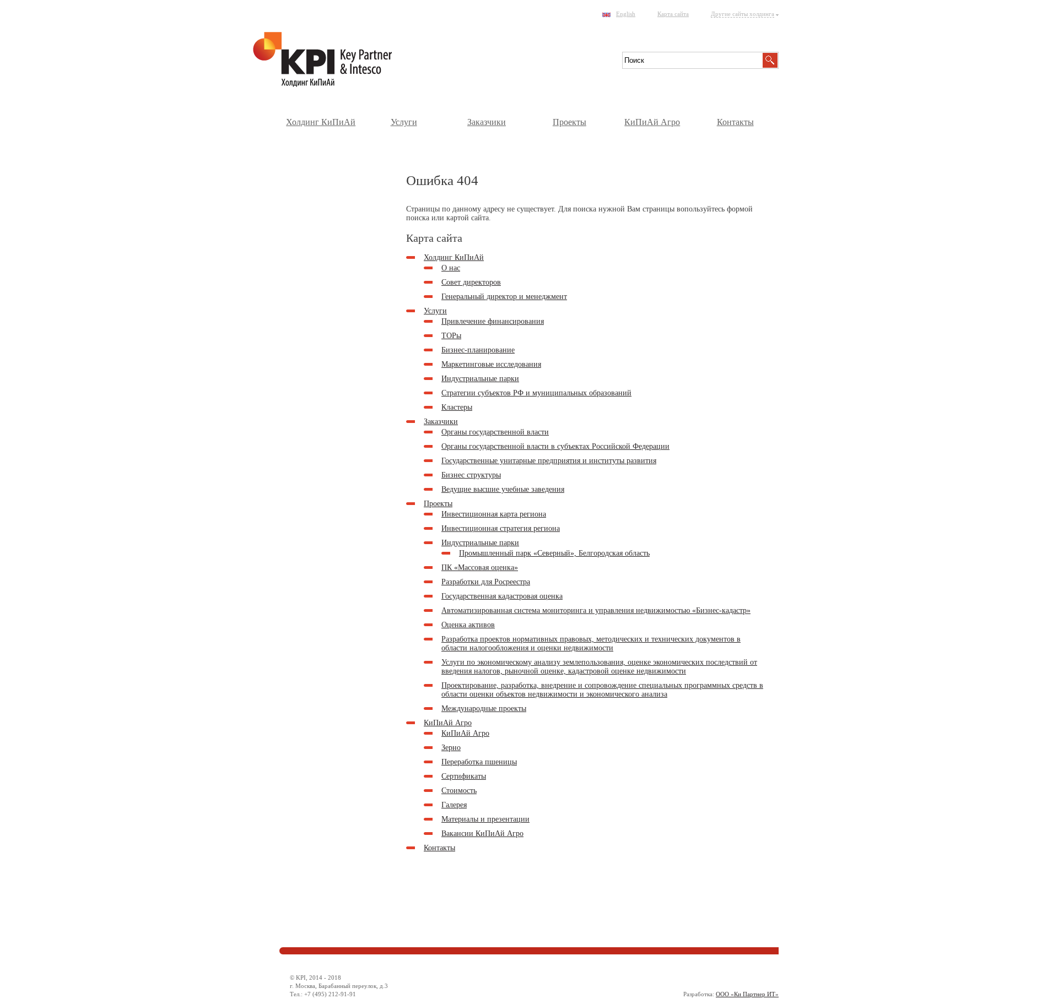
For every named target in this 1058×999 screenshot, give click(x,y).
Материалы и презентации (485, 819)
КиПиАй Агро (652, 122)
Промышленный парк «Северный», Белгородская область (554, 553)
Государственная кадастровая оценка (502, 596)
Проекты (569, 122)
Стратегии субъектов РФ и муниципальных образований (536, 393)
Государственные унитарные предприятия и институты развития (548, 461)
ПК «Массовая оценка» (479, 567)
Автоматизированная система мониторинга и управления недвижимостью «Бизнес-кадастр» (596, 610)
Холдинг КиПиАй (320, 122)
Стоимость (459, 790)
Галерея (454, 805)
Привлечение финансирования (492, 321)
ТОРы (451, 336)
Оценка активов (468, 625)
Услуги (404, 122)
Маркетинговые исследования (491, 364)
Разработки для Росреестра (485, 582)
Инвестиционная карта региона (493, 514)
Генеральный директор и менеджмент (504, 296)
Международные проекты (483, 708)
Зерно (451, 747)
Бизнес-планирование (478, 350)
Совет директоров (471, 282)
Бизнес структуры (471, 475)
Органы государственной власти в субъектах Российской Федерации (555, 446)
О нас (450, 268)
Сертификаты (463, 776)
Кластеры (456, 407)
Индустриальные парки (480, 378)
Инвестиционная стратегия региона (500, 528)
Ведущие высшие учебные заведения (502, 489)
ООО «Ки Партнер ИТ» (747, 994)
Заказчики (486, 122)
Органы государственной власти (495, 432)
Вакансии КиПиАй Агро (482, 833)
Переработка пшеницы (479, 762)
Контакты (735, 122)
